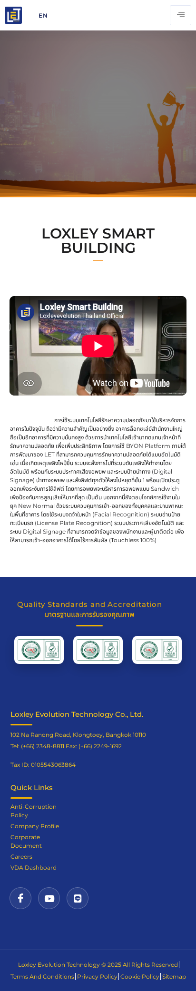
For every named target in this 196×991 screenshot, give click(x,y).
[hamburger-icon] (180, 15)
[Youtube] (49, 898)
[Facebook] (20, 898)
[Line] (77, 898)
